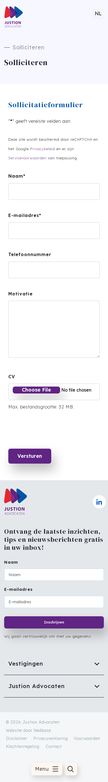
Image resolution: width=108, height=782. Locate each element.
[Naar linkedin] (99, 501)
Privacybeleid (42, 149)
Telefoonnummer (29, 254)
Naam (16, 176)
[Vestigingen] (54, 664)
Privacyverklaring (51, 738)
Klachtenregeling (22, 746)
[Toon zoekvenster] (71, 769)
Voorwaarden (87, 738)
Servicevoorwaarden (27, 158)
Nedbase (42, 730)
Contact (54, 746)
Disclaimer (16, 738)
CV (11, 376)
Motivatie (20, 294)
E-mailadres (24, 215)
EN (98, 15)
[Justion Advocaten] (54, 686)
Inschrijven (54, 622)
